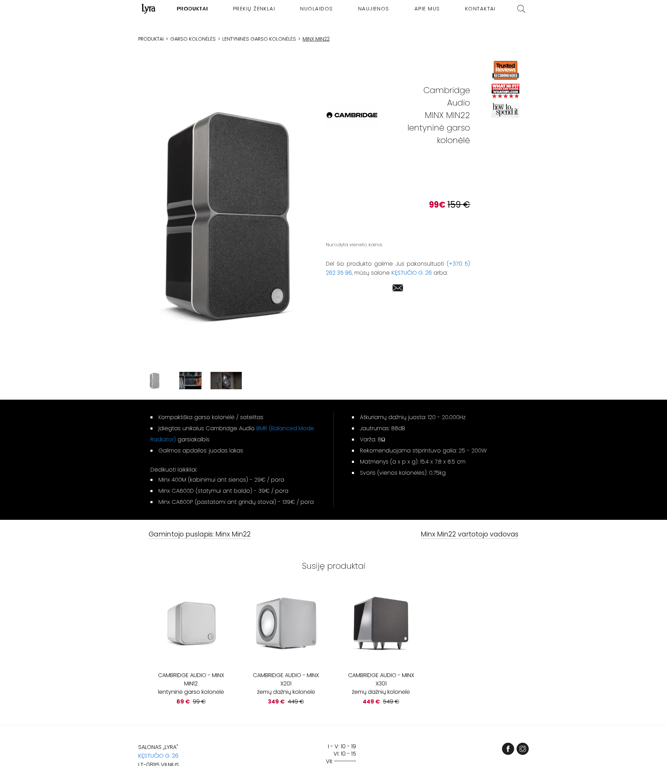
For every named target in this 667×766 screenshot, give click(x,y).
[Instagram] (523, 749)
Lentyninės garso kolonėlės (259, 38)
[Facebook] (508, 749)
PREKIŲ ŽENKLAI (254, 8)
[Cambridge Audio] (352, 115)
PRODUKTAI (192, 8)
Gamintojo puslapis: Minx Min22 (200, 534)
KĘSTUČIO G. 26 (412, 273)
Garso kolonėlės (193, 38)
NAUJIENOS (373, 8)
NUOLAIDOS (316, 8)
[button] (226, 215)
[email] (398, 289)
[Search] (521, 9)
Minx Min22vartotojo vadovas (469, 534)
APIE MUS (427, 8)
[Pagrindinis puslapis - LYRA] (148, 8)
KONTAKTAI (480, 8)
